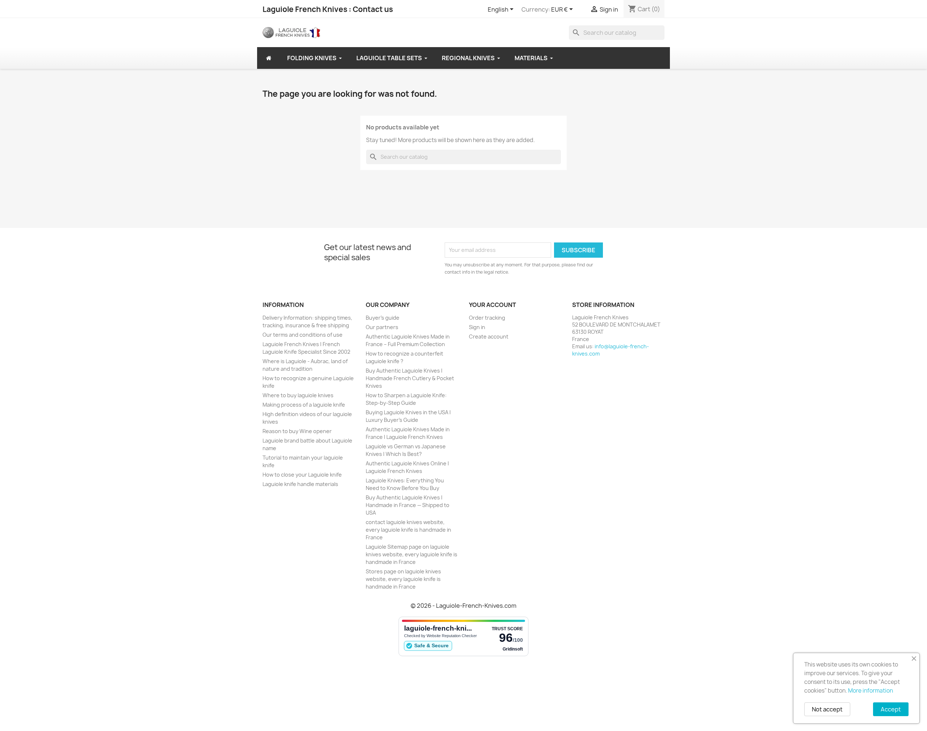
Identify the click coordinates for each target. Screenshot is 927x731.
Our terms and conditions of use (303, 334)
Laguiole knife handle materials (300, 484)
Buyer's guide (382, 317)
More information (870, 690)
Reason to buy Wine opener (297, 431)
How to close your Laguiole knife (302, 474)
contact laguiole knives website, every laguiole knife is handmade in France (408, 530)
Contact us (373, 9)
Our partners (382, 327)
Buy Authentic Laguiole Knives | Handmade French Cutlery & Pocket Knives (410, 378)
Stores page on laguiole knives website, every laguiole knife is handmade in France (403, 579)
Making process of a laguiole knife (304, 404)
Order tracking (487, 317)
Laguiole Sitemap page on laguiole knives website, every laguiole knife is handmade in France (411, 554)
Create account (488, 336)
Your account (492, 305)
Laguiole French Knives (305, 9)
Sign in (477, 327)
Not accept (827, 709)
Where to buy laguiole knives (298, 395)
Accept (891, 709)
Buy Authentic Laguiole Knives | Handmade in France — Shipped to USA (407, 505)
